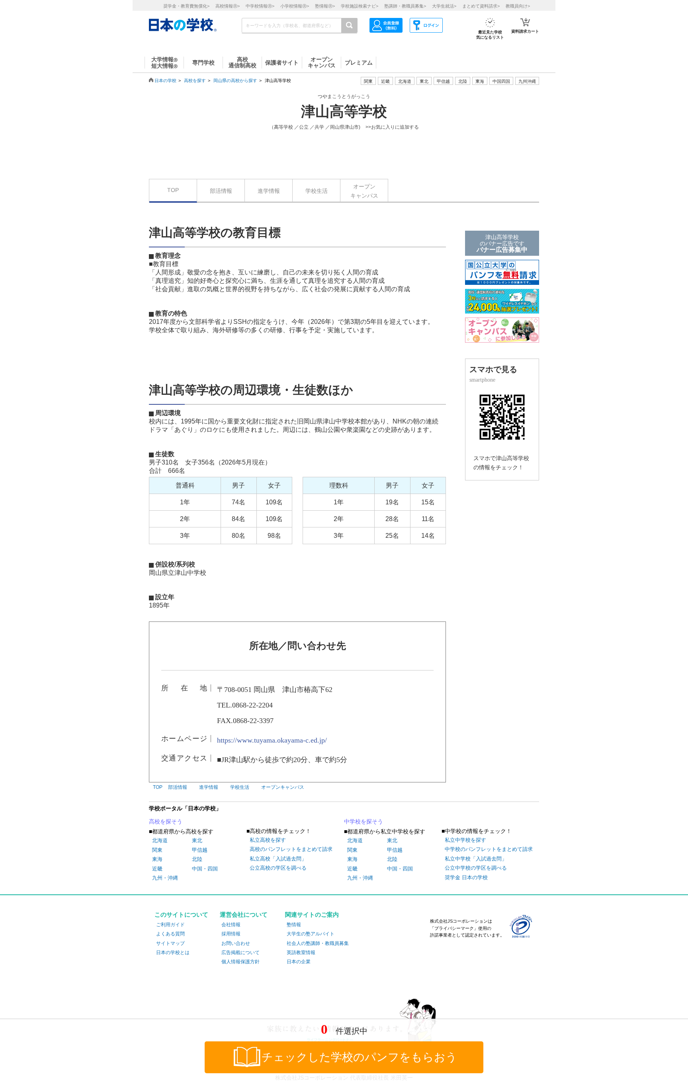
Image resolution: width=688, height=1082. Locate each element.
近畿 (157, 869)
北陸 (197, 859)
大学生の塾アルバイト (310, 934)
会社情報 (230, 924)
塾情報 (294, 924)
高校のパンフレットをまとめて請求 (291, 849)
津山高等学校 (344, 112)
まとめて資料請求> (481, 6)
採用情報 (230, 934)
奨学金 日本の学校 (466, 877)
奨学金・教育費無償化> (186, 6)
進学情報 (269, 191)
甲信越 (199, 850)
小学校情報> (294, 6)
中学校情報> (260, 6)
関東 (157, 850)
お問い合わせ (235, 943)
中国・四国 (205, 869)
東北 (197, 840)
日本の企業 (299, 961)
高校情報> (227, 6)
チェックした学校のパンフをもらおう (359, 1057)
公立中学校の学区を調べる (476, 868)
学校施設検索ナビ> (359, 6)
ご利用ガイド (170, 924)
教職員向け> (518, 6)
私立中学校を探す (465, 840)
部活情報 (221, 191)
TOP (173, 190)
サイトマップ (170, 943)
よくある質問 (170, 934)
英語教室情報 (301, 952)
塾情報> (325, 6)
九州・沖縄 (165, 878)
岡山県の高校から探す (235, 80)
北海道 (404, 81)
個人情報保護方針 (240, 961)
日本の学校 (165, 80)
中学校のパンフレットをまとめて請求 (489, 849)
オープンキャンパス (364, 190)
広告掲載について (240, 952)
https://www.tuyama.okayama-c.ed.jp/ (272, 740)
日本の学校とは (173, 952)
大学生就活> (444, 6)
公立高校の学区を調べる (278, 868)
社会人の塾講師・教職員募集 (318, 943)
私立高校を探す (268, 840)
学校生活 (316, 191)
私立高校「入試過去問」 (278, 859)
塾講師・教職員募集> (405, 6)
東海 (157, 859)
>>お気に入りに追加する (392, 127)
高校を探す (195, 80)
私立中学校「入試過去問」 (476, 859)
